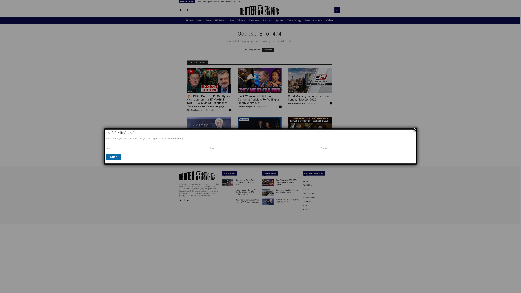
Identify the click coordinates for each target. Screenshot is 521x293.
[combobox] (317, 148)
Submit (113, 157)
